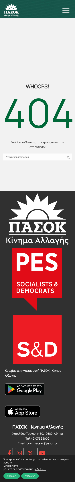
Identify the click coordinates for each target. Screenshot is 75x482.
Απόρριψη (30, 475)
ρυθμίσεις (40, 469)
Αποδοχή (11, 475)
